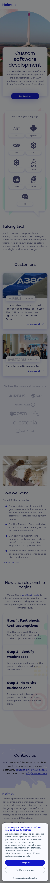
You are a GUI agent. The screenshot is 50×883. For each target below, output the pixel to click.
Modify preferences (25, 870)
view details (24, 856)
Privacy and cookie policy (25, 878)
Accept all (25, 862)
